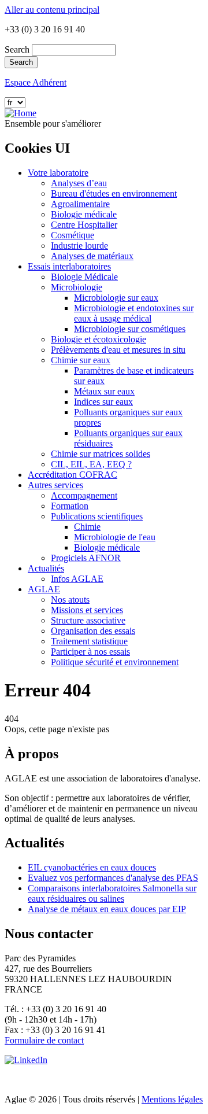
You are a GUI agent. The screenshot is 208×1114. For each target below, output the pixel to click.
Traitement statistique (89, 641)
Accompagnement (84, 495)
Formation (69, 506)
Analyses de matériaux (92, 256)
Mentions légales (172, 1099)
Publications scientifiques (97, 516)
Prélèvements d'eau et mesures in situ (118, 350)
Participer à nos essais (90, 651)
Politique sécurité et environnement (115, 662)
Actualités (46, 568)
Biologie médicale (84, 214)
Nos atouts (70, 599)
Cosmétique (72, 235)
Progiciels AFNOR (86, 558)
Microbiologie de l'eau (114, 537)
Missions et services (87, 610)
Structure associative (88, 620)
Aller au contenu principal (52, 9)
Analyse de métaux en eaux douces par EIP (107, 909)
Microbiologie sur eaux (116, 298)
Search (17, 49)
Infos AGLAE (77, 579)
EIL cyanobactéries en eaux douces (92, 867)
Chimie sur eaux (80, 360)
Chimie (87, 527)
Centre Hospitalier (84, 225)
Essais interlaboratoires (69, 266)
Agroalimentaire (80, 204)
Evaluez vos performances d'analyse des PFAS (113, 878)
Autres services (55, 485)
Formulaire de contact (44, 1040)
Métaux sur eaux (104, 391)
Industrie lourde (79, 245)
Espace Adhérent (35, 82)
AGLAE (44, 589)
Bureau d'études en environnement (114, 193)
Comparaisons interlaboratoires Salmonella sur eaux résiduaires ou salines (112, 893)
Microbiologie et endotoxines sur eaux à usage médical (134, 313)
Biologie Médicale (84, 277)
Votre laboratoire (58, 173)
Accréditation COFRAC (72, 474)
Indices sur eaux (103, 402)
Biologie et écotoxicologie (98, 339)
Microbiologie (76, 287)
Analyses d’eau (79, 183)
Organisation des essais (93, 631)
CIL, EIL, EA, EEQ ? (91, 464)
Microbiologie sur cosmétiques (129, 329)
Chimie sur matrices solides (100, 454)
